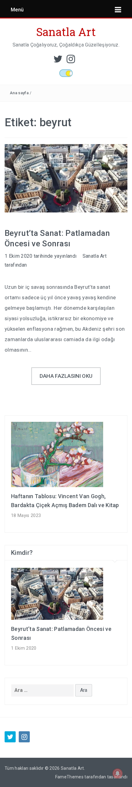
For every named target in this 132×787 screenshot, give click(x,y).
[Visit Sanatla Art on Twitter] (58, 61)
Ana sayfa (19, 93)
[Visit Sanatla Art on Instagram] (71, 61)
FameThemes (69, 776)
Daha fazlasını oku (66, 376)
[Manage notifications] (117, 773)
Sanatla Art (66, 31)
